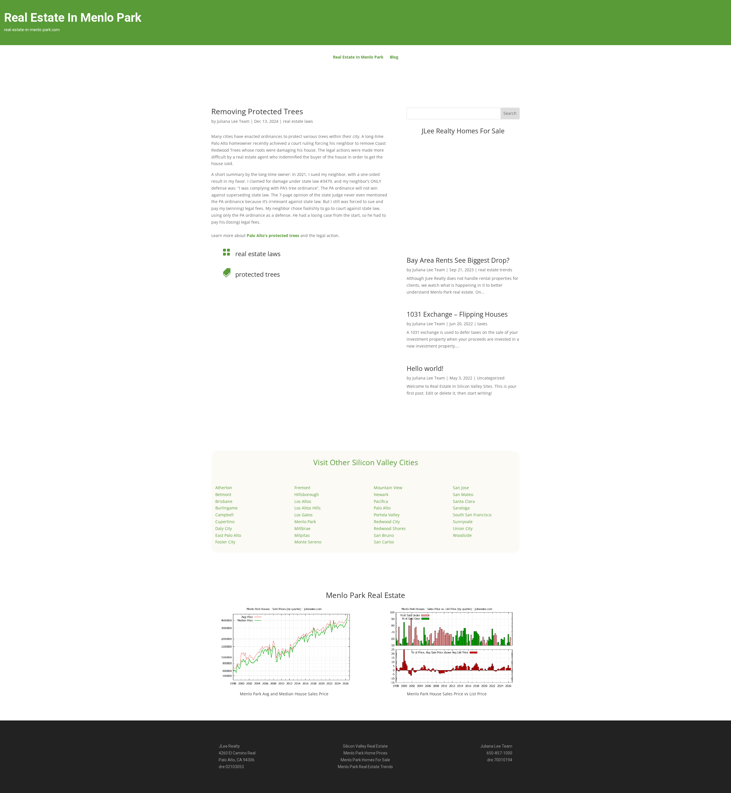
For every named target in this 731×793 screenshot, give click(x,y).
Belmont (223, 494)
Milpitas (302, 535)
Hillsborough (306, 494)
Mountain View (388, 487)
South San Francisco (472, 514)
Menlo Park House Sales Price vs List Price (447, 693)
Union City (463, 528)
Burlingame (226, 508)
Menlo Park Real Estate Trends (365, 766)
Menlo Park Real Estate (365, 595)
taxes (482, 323)
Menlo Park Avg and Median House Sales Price (284, 693)
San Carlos (384, 542)
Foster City (225, 542)
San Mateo (463, 494)
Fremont (302, 487)
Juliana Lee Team (233, 121)
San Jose (461, 487)
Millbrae (302, 528)
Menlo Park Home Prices (365, 753)
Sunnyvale (463, 521)
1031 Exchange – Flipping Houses (457, 314)
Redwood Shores (390, 528)
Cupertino (224, 521)
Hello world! (425, 368)
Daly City (223, 528)
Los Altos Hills (307, 508)
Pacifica (381, 501)
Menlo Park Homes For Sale (365, 760)
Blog (394, 57)
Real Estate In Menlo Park (358, 57)
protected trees (257, 274)
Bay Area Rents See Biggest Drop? (458, 260)
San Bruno (384, 535)
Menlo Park (305, 521)
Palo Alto (382, 508)
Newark (381, 494)
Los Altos (302, 501)
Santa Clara (464, 501)
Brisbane (223, 501)
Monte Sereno (307, 542)
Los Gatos (303, 514)
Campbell (224, 514)
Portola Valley (386, 514)
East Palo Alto (228, 535)
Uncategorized (491, 378)
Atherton (223, 487)
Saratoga (461, 508)
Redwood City (387, 521)
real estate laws (298, 121)
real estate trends (495, 269)
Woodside (462, 535)
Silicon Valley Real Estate (365, 746)
